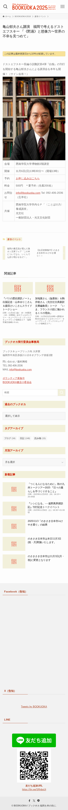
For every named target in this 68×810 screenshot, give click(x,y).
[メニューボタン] (62, 6)
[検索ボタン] (5, 6)
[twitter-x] (34, 800)
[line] (38, 800)
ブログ (9, 438)
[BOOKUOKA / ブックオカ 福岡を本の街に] (34, 6)
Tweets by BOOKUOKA (34, 706)
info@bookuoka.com (28, 192)
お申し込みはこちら (28, 178)
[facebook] (29, 800)
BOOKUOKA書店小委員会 (17, 382)
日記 (25, 438)
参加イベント (14, 239)
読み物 (40, 438)
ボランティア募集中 (14, 378)
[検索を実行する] (61, 392)
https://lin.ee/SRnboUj (34, 789)
